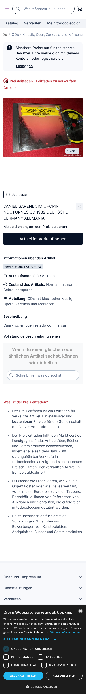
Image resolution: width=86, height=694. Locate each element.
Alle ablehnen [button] (64, 675)
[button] (43, 639)
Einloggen (24, 66)
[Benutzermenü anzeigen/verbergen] (6, 9)
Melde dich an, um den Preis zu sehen (35, 226)
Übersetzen (19, 194)
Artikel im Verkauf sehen (43, 238)
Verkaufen (32, 23)
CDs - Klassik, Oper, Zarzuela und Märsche (47, 34)
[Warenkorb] (79, 9)
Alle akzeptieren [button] (23, 675)
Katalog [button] (11, 23)
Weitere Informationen (65, 632)
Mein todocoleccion (64, 23)
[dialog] (43, 649)
